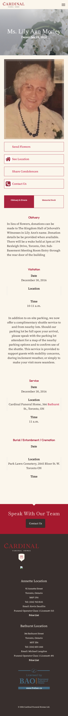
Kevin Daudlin (37, 606)
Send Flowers (21, 147)
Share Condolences (25, 171)
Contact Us (19, 184)
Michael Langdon (37, 651)
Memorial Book (49, 200)
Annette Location (34, 581)
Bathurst (53, 404)
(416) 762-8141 (36, 601)
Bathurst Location (33, 626)
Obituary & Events (19, 200)
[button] (63, 4)
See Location (20, 159)
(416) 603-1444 (36, 646)
